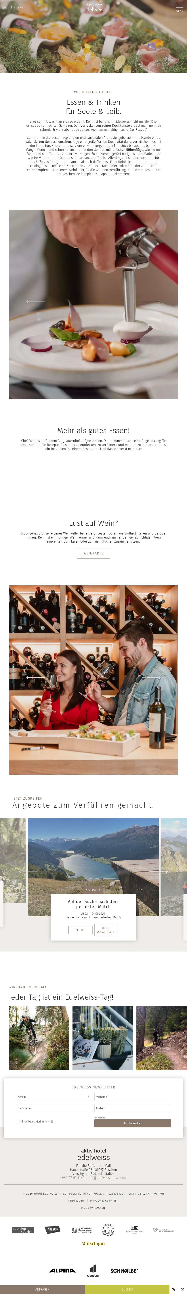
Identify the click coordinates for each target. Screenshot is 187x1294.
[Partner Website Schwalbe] (124, 1271)
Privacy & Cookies (103, 1200)
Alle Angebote (106, 930)
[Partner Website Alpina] (62, 1271)
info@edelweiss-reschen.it (107, 1178)
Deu (5, 7)
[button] (93, 304)
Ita (13, 7)
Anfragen (42, 1289)
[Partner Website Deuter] (93, 1271)
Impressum (76, 1200)
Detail (81, 930)
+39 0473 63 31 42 (72, 1178)
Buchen (127, 1289)
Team (53, 154)
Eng (20, 7)
